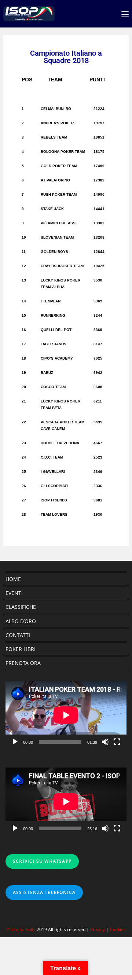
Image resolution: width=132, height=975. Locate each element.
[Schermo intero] (117, 742)
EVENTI (14, 592)
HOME (13, 578)
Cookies (118, 929)
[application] (66, 715)
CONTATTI (18, 635)
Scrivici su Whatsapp (42, 861)
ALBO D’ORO (21, 621)
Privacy (97, 929)
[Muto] (105, 742)
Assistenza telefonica (44, 892)
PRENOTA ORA (23, 662)
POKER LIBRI (21, 648)
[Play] (15, 742)
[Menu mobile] (125, 14)
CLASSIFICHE (21, 606)
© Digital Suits (22, 929)
